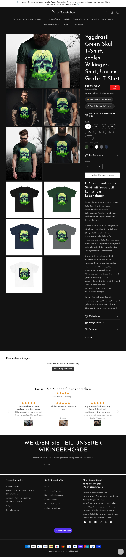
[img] (63, 393)
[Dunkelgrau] (101, 147)
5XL (89, 138)
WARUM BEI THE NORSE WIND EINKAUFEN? (20, 492)
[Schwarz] (91, 147)
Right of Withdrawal (53, 508)
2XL (89, 132)
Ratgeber (10, 506)
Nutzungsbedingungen (53, 495)
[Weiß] (96, 147)
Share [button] (89, 337)
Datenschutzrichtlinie (53, 504)
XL (112, 126)
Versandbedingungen (53, 491)
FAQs (46, 487)
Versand (88, 93)
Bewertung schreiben (63, 369)
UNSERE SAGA (12, 487)
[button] (16, 19)
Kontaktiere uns (13, 510)
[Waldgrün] (86, 147)
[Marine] (106, 147)
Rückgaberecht (50, 500)
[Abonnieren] (82, 465)
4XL (109, 132)
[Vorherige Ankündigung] (7, 3)
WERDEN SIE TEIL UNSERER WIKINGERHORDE (19, 499)
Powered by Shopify (72, 551)
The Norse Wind (58, 551)
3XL (99, 132)
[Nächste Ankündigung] (119, 3)
